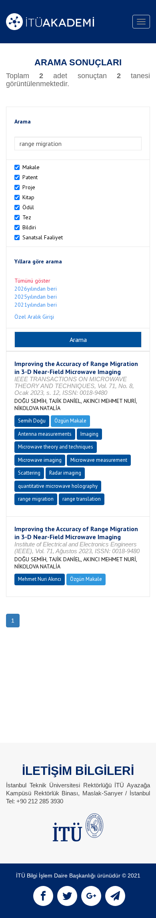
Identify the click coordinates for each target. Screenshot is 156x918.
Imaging (89, 434)
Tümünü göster (32, 280)
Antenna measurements (45, 434)
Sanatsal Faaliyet (42, 237)
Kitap (28, 197)
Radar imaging (65, 472)
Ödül (28, 207)
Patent (30, 177)
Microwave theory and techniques (55, 446)
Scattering (29, 472)
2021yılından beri (35, 304)
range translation (81, 498)
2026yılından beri (35, 288)
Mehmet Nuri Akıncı (39, 579)
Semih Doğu (32, 420)
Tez (26, 217)
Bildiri (29, 227)
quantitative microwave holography (58, 486)
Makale (31, 167)
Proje (28, 187)
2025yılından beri (35, 296)
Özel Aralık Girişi (34, 316)
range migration (36, 498)
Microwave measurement (98, 460)
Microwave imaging (40, 460)
